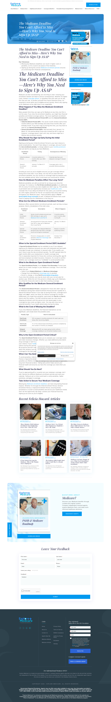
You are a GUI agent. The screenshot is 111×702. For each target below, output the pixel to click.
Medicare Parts (23, 8)
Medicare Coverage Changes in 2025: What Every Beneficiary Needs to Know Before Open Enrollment (80, 462)
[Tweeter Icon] (23, 628)
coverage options (33, 98)
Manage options (65, 355)
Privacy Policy (57, 626)
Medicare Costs (78, 8)
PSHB (98, 8)
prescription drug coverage (28, 196)
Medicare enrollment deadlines (37, 384)
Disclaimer (56, 640)
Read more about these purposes (66, 352)
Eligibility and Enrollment (35, 8)
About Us (44, 629)
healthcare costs (56, 189)
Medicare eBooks (46, 639)
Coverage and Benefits (49, 8)
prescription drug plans (50, 275)
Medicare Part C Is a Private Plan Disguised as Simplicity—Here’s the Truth (55, 425)
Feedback (24, 574)
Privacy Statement (60, 358)
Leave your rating (26, 570)
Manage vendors (41, 352)
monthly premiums (59, 147)
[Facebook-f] (20, 628)
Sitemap (56, 643)
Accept (46, 355)
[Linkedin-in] (26, 628)
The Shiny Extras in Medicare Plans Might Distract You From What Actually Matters (80, 425)
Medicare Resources (89, 8)
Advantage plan (45, 273)
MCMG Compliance (59, 632)
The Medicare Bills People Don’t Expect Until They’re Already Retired (55, 461)
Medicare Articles (46, 642)
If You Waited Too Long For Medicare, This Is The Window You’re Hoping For (30, 461)
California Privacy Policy (58, 636)
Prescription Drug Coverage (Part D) (65, 8)
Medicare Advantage (42, 237)
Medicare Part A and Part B (39, 217)
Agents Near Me (46, 636)
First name (24, 556)
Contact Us (45, 632)
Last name (59, 556)
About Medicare (14, 8)
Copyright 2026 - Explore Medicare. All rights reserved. (55, 684)
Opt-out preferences (51, 358)
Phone (58, 563)
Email (22, 563)
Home (43, 626)
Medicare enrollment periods (50, 67)
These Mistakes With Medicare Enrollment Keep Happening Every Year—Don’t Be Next (30, 425)
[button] (72, 343)
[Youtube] (30, 628)
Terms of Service (58, 629)
